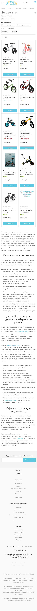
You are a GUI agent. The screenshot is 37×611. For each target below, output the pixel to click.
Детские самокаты (19, 520)
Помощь (19, 526)
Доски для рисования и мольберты (18, 515)
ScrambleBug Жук (23, 331)
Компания (18, 480)
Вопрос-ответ (18, 493)
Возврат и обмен (18, 535)
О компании (18, 483)
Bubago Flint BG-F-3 (13, 345)
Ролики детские (18, 517)
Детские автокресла (18, 512)
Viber (18, 564)
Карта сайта (18, 497)
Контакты (20, 438)
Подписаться (29, 460)
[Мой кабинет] (30, 3)
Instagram (14, 564)
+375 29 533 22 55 (13, 546)
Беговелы (18, 507)
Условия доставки (18, 532)
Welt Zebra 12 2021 (10, 400)
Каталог (18, 470)
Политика (18, 540)
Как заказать (18, 537)
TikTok (23, 564)
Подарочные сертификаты (18, 488)
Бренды (18, 473)
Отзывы (18, 491)
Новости (18, 486)
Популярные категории (18, 503)
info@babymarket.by (20, 550)
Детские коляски (18, 509)
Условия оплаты (18, 529)
